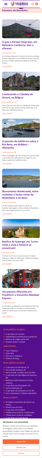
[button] (5, 4)
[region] (21, 438)
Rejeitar (21, 453)
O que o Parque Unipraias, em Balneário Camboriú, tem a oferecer (19, 45)
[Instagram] (32, 4)
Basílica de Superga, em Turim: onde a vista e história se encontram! (20, 244)
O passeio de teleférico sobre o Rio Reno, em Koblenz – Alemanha (20, 144)
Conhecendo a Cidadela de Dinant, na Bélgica (17, 96)
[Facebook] (36, 4)
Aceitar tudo (21, 442)
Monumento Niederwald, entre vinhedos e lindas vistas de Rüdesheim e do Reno (20, 194)
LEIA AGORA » (7, 67)
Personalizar (21, 447)
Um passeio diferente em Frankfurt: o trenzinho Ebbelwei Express (20, 295)
